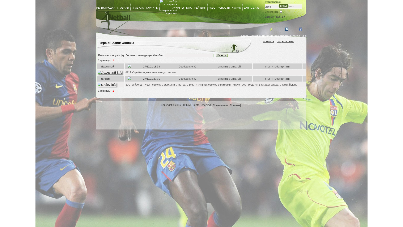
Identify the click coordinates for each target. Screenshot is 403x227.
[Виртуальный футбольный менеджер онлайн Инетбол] (173, 20)
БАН (246, 7)
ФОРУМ (236, 7)
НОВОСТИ (223, 7)
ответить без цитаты (277, 66)
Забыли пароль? (275, 16)
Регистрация (273, 2)
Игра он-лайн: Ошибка (116, 43)
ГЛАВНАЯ (123, 7)
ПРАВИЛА (138, 7)
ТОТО (189, 7)
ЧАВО (211, 7)
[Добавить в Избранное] (271, 29)
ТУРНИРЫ (152, 7)
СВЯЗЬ (255, 7)
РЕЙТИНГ (200, 7)
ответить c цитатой (229, 66)
